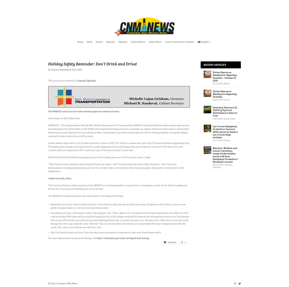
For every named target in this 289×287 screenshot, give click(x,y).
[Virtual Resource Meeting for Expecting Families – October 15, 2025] (207, 74)
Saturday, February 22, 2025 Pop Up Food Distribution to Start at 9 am (225, 111)
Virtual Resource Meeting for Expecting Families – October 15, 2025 (225, 76)
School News (155, 42)
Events (99, 42)
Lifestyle (110, 42)
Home (80, 42)
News (89, 42)
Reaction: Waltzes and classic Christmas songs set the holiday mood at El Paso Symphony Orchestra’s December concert (225, 155)
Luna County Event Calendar (179, 42)
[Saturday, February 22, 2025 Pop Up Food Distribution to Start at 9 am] (207, 109)
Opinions (122, 42)
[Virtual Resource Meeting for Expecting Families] (207, 93)
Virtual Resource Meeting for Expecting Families (225, 94)
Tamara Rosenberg (61, 70)
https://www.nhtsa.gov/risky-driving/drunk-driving (123, 238)
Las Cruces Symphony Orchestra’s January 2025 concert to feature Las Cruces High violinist (225, 132)
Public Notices (138, 42)
